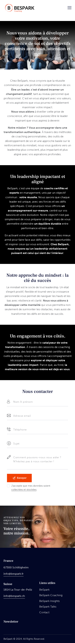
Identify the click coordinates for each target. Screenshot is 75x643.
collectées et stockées (23, 489)
